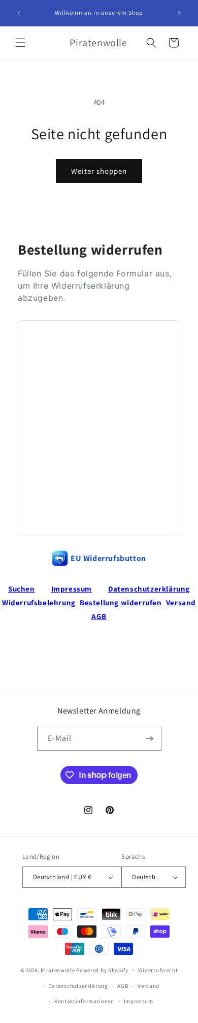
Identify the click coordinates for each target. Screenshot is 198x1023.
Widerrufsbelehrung (39, 602)
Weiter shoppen (99, 171)
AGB (99, 616)
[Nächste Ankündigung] (179, 13)
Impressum (71, 589)
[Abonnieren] (150, 739)
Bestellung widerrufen (121, 602)
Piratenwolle (58, 970)
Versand (181, 602)
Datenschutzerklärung (149, 589)
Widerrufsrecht (158, 970)
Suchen (21, 589)
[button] (20, 43)
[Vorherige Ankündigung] (19, 13)
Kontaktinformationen (84, 1001)
